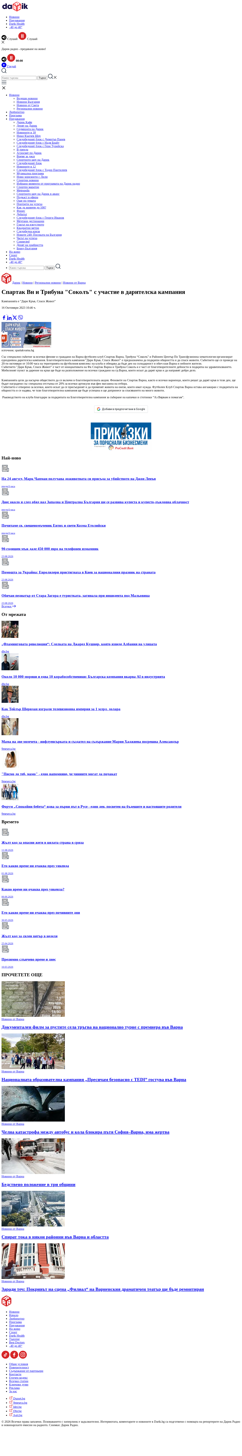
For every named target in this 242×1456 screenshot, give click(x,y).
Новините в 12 (26, 166)
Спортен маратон (28, 187)
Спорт (13, 255)
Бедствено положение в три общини (38, 1184)
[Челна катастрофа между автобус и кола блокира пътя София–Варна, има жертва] (33, 1120)
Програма (15, 115)
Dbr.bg (17, 1411)
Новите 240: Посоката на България (39, 234)
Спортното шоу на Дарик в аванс (38, 193)
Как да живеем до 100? (31, 207)
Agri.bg (17, 1415)
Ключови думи (18, 1384)
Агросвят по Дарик (29, 153)
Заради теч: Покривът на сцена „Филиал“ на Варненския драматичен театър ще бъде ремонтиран (103, 1289)
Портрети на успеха (29, 204)
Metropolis (23, 190)
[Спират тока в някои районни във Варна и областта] (33, 1225)
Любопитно (16, 112)
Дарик (16, 282)
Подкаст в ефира (27, 197)
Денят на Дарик (27, 125)
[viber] (20, 319)
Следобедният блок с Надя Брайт (38, 142)
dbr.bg (5, 651)
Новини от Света (28, 105)
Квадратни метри (28, 228)
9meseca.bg (9, 748)
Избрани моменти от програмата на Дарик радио (48, 183)
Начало (13, 1315)
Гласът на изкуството (30, 224)
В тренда (22, 149)
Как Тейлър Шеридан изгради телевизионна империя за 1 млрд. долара (61, 709)
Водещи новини (27, 98)
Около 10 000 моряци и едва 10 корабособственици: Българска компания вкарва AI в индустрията (83, 677)
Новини (14, 17)
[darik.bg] (15, 10)
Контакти (15, 1374)
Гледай (11, 66)
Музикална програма (30, 173)
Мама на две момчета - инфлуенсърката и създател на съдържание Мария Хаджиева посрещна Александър (90, 742)
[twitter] (15, 319)
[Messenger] (10, 313)
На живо (14, 251)
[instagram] (23, 1357)
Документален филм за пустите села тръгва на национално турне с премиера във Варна (92, 1027)
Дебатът (22, 214)
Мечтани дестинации (30, 221)
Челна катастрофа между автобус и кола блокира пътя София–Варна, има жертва (85, 1131)
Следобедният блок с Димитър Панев (41, 139)
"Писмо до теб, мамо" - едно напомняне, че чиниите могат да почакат (59, 774)
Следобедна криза (28, 231)
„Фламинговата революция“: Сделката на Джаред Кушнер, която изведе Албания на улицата (79, 644)
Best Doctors (17, 1342)
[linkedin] (9, 319)
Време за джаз (26, 156)
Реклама (14, 1388)
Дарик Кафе (24, 122)
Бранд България (27, 248)
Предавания (17, 20)
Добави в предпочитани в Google (123, 409)
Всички (7, 606)
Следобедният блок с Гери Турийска (40, 146)
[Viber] (4, 313)
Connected (23, 241)
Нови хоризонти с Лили (32, 176)
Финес (21, 210)
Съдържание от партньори (26, 1370)
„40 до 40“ (15, 27)
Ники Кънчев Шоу (29, 135)
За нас (13, 1391)
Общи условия (18, 1364)
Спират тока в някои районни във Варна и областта (55, 1236)
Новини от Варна (74, 282)
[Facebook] (15, 313)
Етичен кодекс (18, 1377)
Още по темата (26, 200)
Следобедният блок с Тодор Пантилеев (42, 170)
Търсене (14, 1339)
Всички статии (18, 1381)
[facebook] (4, 319)
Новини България (28, 101)
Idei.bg (17, 1406)
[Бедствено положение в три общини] (33, 1173)
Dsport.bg (18, 1398)
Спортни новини (28, 180)
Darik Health (17, 23)
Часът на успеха (27, 238)
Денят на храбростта (30, 245)
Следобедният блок (29, 163)
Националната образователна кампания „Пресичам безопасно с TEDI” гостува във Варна (94, 1079)
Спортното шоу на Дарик (33, 159)
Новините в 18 (26, 132)
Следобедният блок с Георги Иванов (40, 217)
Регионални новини (30, 108)
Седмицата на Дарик (30, 129)
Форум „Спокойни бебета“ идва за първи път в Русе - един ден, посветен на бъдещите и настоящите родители (92, 806)
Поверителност (19, 1367)
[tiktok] (6, 1357)
